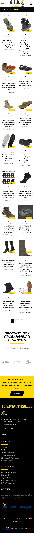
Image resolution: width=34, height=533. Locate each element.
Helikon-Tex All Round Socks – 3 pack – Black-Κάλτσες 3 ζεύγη (8, 304)
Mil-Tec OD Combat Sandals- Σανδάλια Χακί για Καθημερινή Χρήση (8, 44)
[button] (3, 362)
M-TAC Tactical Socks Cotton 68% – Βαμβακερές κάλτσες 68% (25, 194)
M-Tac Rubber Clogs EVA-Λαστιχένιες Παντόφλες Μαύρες (25, 83)
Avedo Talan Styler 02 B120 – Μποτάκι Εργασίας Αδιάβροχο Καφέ (8, 86)
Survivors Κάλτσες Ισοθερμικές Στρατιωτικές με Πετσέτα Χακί (8, 263)
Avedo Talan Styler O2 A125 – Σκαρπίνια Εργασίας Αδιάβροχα (25, 228)
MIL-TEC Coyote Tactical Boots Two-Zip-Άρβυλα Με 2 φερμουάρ (8, 123)
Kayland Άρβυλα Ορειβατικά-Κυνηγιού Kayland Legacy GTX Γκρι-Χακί (8, 229)
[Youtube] (12, 428)
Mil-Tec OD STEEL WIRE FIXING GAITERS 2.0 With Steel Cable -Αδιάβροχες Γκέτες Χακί (25, 268)
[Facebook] (2, 428)
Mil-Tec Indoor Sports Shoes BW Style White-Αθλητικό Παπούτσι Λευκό (25, 305)
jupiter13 (18, 521)
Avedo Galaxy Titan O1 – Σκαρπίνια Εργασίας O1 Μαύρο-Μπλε (25, 160)
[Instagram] (5, 428)
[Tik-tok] (8, 428)
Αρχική (3, 9)
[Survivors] (17, 362)
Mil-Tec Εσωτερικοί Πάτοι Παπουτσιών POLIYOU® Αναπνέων (8, 158)
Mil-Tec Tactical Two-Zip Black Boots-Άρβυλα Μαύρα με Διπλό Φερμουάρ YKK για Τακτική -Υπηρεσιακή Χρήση (25, 47)
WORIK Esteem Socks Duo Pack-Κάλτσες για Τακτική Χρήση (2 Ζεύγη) (8, 194)
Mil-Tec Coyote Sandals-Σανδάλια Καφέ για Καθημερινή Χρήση (25, 121)
